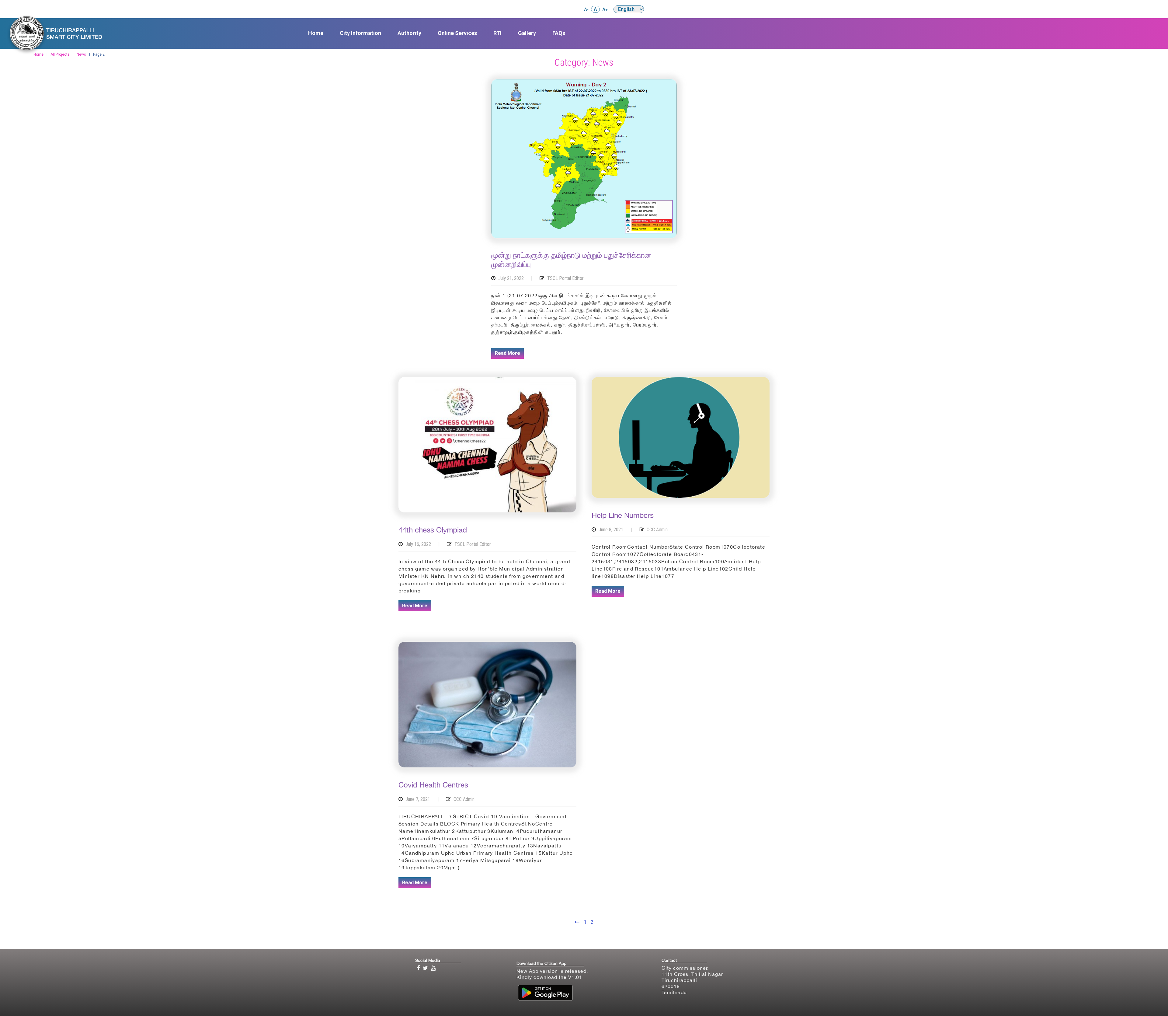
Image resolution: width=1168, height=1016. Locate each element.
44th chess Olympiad (432, 529)
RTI (497, 33)
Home (315, 33)
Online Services (457, 33)
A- (586, 9)
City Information (360, 33)
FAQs (558, 33)
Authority (409, 33)
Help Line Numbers (623, 515)
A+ (605, 9)
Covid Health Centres (433, 784)
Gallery (527, 33)
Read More (507, 353)
